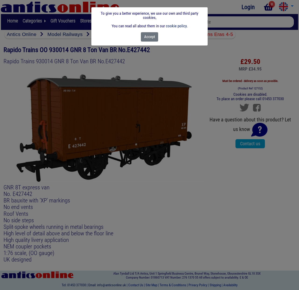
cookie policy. (177, 26)
